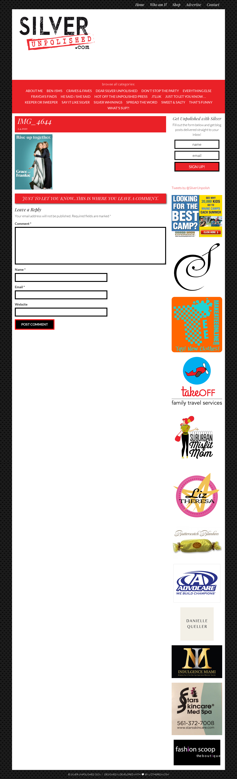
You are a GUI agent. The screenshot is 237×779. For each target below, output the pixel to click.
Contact (213, 4)
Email (20, 287)
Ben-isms (54, 91)
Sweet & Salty (173, 102)
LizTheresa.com (159, 774)
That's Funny (200, 102)
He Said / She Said (76, 96)
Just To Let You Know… (185, 96)
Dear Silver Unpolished (117, 91)
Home (139, 4)
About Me (34, 91)
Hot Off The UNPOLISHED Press (121, 96)
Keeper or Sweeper (41, 102)
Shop (176, 4)
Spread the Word (141, 102)
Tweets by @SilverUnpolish (191, 188)
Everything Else (197, 91)
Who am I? (158, 4)
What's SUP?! (118, 108)
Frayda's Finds (44, 96)
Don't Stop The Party (160, 91)
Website (21, 304)
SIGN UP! (197, 166)
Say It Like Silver (76, 102)
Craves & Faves (79, 91)
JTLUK (156, 96)
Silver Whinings (108, 102)
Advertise (193, 4)
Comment (23, 224)
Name (20, 269)
